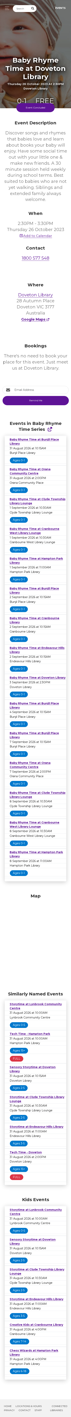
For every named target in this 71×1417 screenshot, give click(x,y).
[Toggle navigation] (6, 8)
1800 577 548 (35, 258)
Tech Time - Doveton (26, 1152)
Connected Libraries (58, 1408)
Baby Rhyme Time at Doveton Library (37, 677)
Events (60, 7)
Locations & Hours (29, 1406)
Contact (25, 1410)
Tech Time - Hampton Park (30, 1034)
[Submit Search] (33, 8)
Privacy (9, 1410)
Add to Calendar (37, 236)
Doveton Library (35, 295)
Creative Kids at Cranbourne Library (36, 1324)
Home (8, 1406)
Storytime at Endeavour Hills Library (36, 1126)
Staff (38, 1410)
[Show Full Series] (49, 429)
